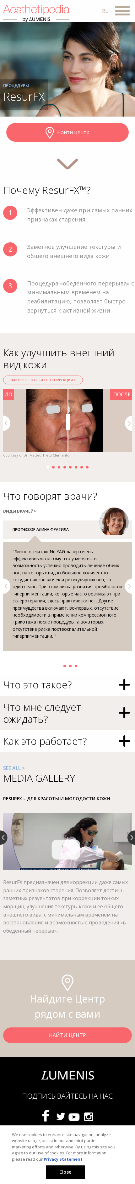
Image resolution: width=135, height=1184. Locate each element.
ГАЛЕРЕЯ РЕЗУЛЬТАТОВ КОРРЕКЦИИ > (43, 379)
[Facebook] (46, 1116)
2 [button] (53, 467)
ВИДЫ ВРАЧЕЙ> (19, 511)
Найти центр (73, 132)
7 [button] (81, 467)
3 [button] (59, 467)
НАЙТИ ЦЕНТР (67, 1035)
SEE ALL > (14, 768)
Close (65, 1172)
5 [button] (70, 467)
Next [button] (128, 423)
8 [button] (87, 467)
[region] (67, 1154)
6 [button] (76, 467)
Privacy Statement (63, 1159)
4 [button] (64, 467)
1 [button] (47, 467)
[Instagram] (88, 1116)
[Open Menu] (122, 11)
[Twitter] (60, 1116)
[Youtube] (74, 1116)
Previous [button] (6, 423)
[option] (67, 424)
